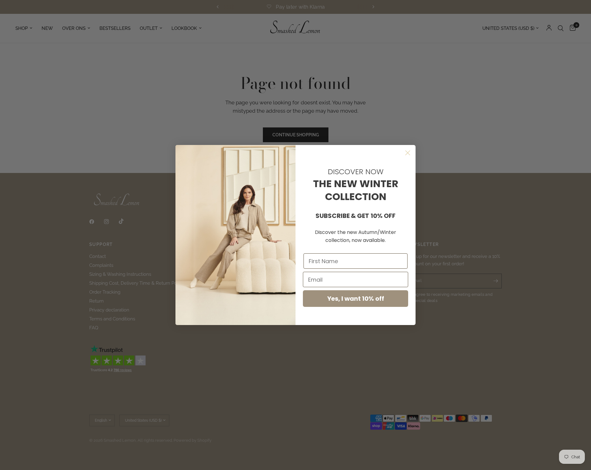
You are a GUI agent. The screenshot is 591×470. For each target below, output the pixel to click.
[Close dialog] (407, 152)
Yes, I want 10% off (355, 298)
